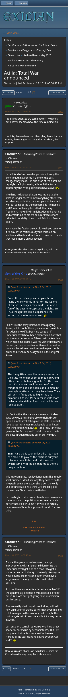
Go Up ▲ (46, 689)
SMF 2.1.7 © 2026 (26, 693)
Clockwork (12, 154)
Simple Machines (42, 693)
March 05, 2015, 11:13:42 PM (18, 111)
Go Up (6, 668)
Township (34, 530)
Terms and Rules (32, 689)
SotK (34, 521)
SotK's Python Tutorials (34, 527)
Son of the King (16, 274)
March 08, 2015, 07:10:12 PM (18, 279)
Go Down (8, 92)
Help (20, 689)
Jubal (9, 106)
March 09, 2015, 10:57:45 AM (18, 555)
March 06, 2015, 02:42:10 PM (18, 167)
